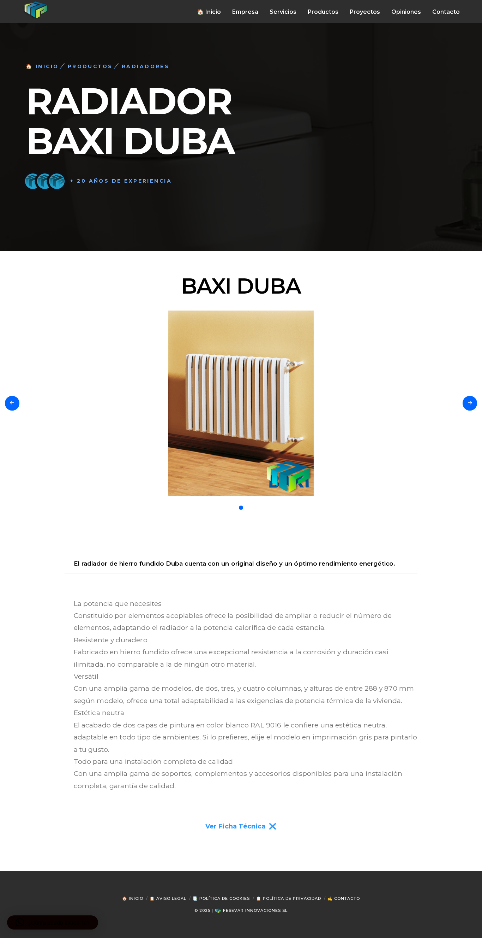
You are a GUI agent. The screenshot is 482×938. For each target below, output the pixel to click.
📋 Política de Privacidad (288, 898)
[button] (52, 922)
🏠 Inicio (132, 898)
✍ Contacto (343, 898)
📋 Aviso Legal (168, 898)
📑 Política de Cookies (221, 898)
